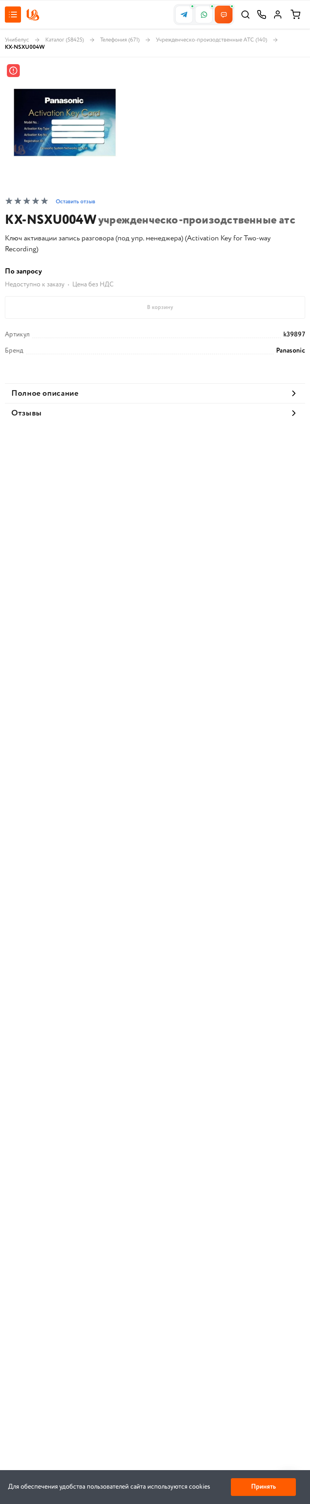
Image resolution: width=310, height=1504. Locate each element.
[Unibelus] (33, 15)
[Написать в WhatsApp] (204, 14)
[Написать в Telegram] (184, 14)
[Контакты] (261, 14)
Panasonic (290, 351)
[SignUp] (278, 14)
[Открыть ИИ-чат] (223, 14)
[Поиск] (245, 14)
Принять (263, 1486)
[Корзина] (295, 14)
